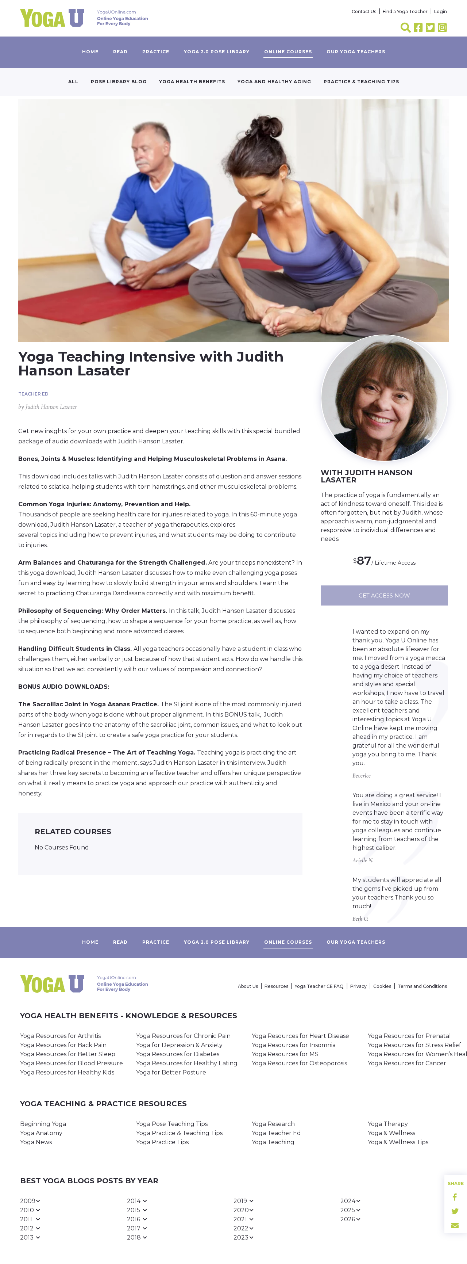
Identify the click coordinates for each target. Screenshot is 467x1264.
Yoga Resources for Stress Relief (414, 1045)
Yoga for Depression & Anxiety (179, 1045)
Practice (155, 51)
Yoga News (36, 1142)
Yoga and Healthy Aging (274, 81)
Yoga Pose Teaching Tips (172, 1123)
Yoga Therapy (388, 1123)
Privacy (358, 986)
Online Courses (288, 51)
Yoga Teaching (273, 1142)
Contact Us (364, 11)
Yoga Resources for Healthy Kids (67, 1072)
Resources (276, 986)
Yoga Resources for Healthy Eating (187, 1063)
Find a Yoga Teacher (405, 11)
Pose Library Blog (119, 81)
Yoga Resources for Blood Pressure (71, 1063)
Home (90, 51)
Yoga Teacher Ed (276, 1133)
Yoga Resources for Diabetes (177, 1054)
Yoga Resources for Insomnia (294, 1045)
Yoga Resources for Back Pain (63, 1045)
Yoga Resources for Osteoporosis (299, 1063)
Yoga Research (273, 1123)
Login (440, 11)
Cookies (382, 986)
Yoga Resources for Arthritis (60, 1035)
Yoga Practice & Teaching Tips (179, 1133)
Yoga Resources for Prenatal (409, 1035)
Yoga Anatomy (41, 1133)
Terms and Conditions (422, 986)
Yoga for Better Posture (171, 1072)
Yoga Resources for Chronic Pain (183, 1035)
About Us (248, 986)
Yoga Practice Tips (162, 1142)
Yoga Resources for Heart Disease (300, 1035)
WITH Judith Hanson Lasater (367, 476)
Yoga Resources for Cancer (407, 1063)
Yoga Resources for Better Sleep (67, 1054)
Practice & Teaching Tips (361, 81)
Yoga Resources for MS (285, 1054)
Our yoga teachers (356, 51)
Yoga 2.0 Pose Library (217, 51)
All (73, 81)
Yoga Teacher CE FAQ (319, 986)
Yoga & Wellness (391, 1133)
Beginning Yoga (43, 1123)
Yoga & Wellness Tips (398, 1142)
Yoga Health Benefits (192, 81)
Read (120, 51)
